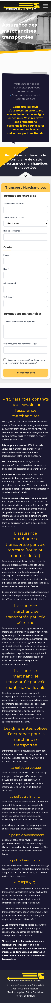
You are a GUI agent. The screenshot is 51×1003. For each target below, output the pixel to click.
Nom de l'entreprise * (12, 231)
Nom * (6, 269)
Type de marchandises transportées (19, 321)
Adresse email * (10, 283)
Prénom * (7, 255)
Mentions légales (15, 992)
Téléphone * (8, 297)
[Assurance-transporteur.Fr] (21, 6)
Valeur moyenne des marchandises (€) (20, 344)
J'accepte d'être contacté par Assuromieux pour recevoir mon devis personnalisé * (24, 361)
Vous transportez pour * (13, 217)
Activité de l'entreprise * (13, 203)
